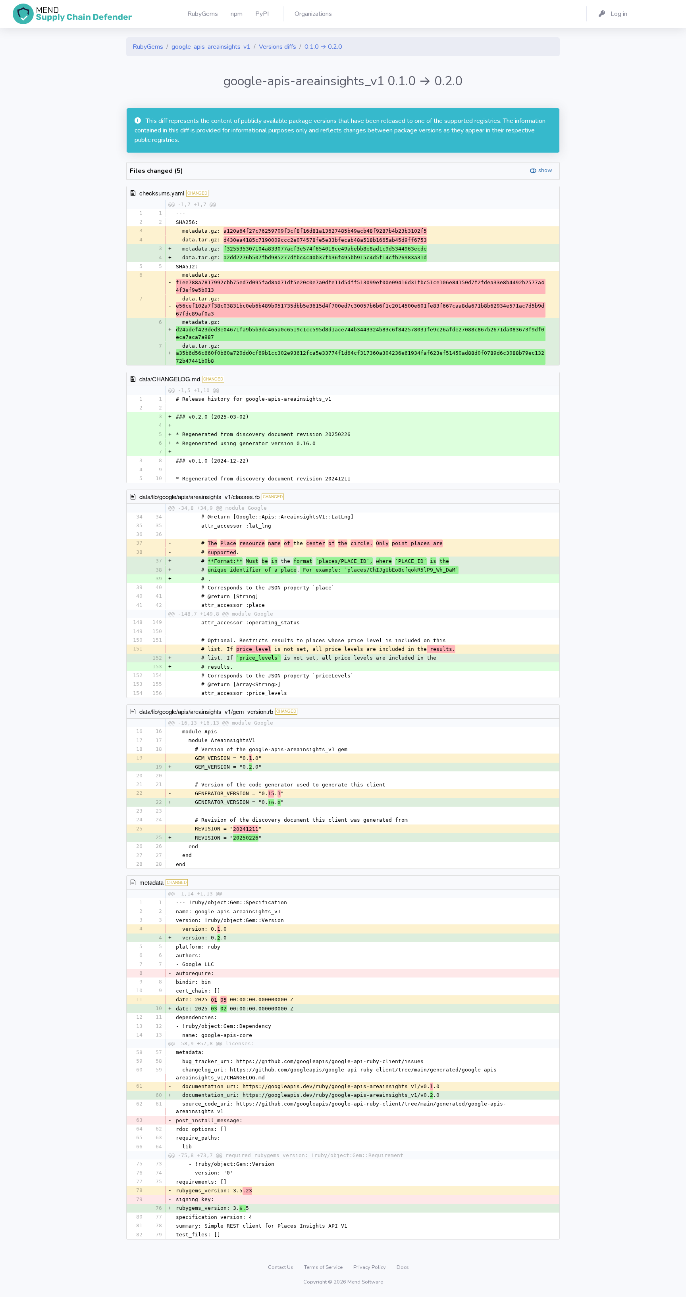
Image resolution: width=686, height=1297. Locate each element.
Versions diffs (277, 46)
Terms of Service (324, 1267)
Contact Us (281, 1267)
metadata (151, 882)
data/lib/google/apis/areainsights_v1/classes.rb (199, 496)
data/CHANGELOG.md (169, 379)
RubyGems (148, 46)
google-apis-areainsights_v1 (211, 46)
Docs (403, 1267)
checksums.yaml (161, 193)
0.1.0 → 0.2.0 (323, 46)
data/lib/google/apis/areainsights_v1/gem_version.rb (206, 711)
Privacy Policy (370, 1267)
